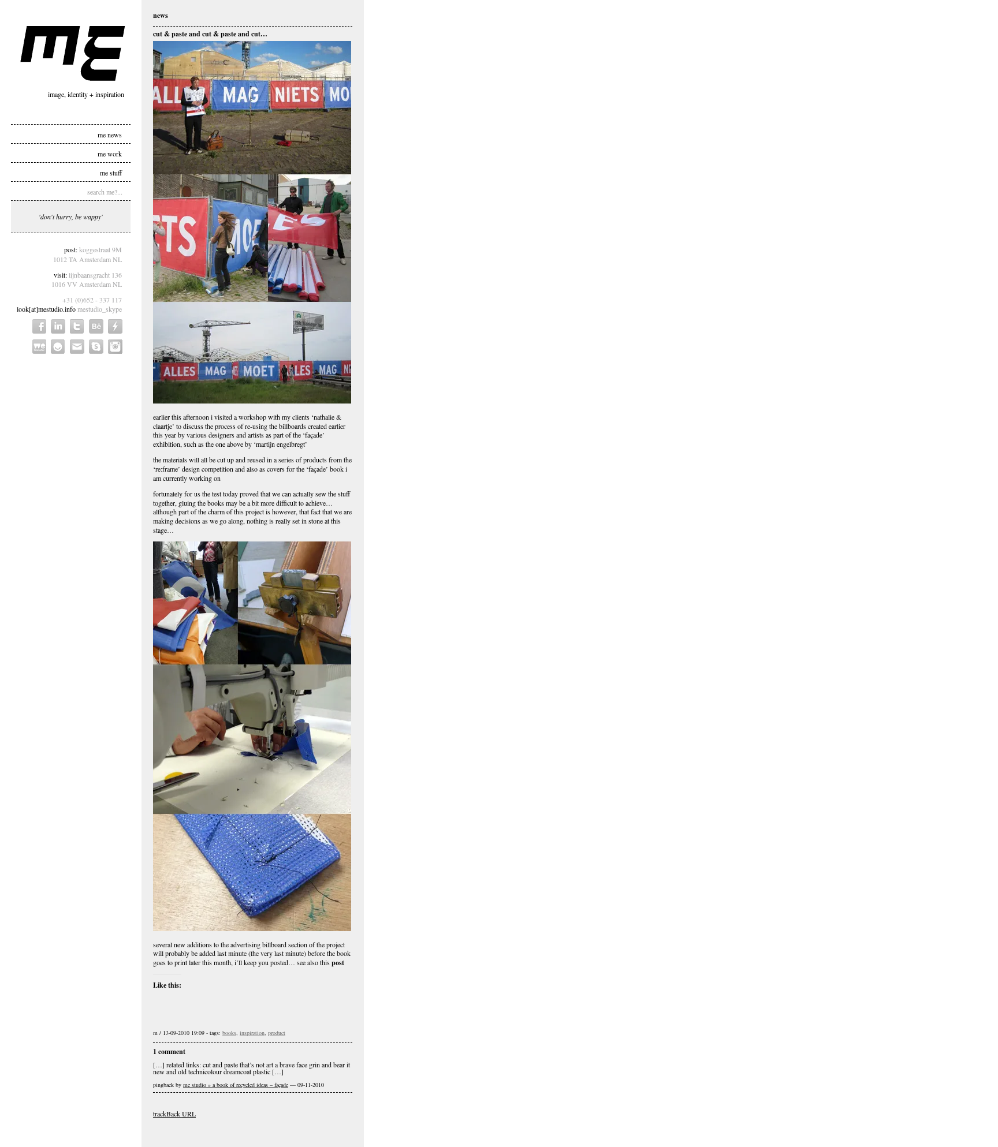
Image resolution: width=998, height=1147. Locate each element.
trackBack (174, 1113)
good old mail (77, 346)
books (229, 1033)
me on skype (96, 346)
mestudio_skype (99, 308)
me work (110, 153)
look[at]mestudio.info (46, 308)
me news (110, 133)
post (338, 962)
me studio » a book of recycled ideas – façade (235, 1085)
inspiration (252, 1033)
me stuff (111, 172)
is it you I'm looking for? (58, 346)
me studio (72, 53)
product (276, 1033)
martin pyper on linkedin (58, 326)
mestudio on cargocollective (115, 326)
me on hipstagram (115, 346)
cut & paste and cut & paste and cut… (210, 34)
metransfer (39, 346)
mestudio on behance (96, 326)
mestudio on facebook (39, 326)
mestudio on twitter (77, 326)
